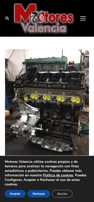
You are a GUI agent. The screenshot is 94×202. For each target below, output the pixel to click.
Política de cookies (58, 175)
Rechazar (39, 194)
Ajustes (62, 194)
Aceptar (15, 194)
